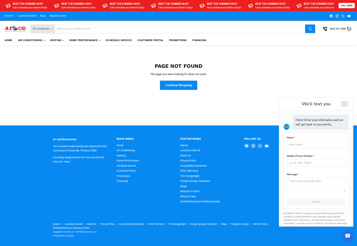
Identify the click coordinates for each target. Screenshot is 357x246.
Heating (56, 40)
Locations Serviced (27, 15)
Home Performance (84, 40)
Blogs (43, 15)
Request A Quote (57, 15)
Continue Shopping (178, 85)
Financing (199, 40)
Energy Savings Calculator (195, 180)
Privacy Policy (188, 160)
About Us (9, 15)
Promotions (177, 40)
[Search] (310, 29)
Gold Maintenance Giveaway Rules (200, 201)
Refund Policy (188, 196)
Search (184, 145)
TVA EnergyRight (190, 175)
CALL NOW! (347, 5)
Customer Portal (150, 40)
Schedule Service (119, 40)
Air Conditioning (30, 40)
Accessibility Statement (193, 165)
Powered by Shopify (63, 235)
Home (8, 40)
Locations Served (190, 150)
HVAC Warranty (189, 170)
